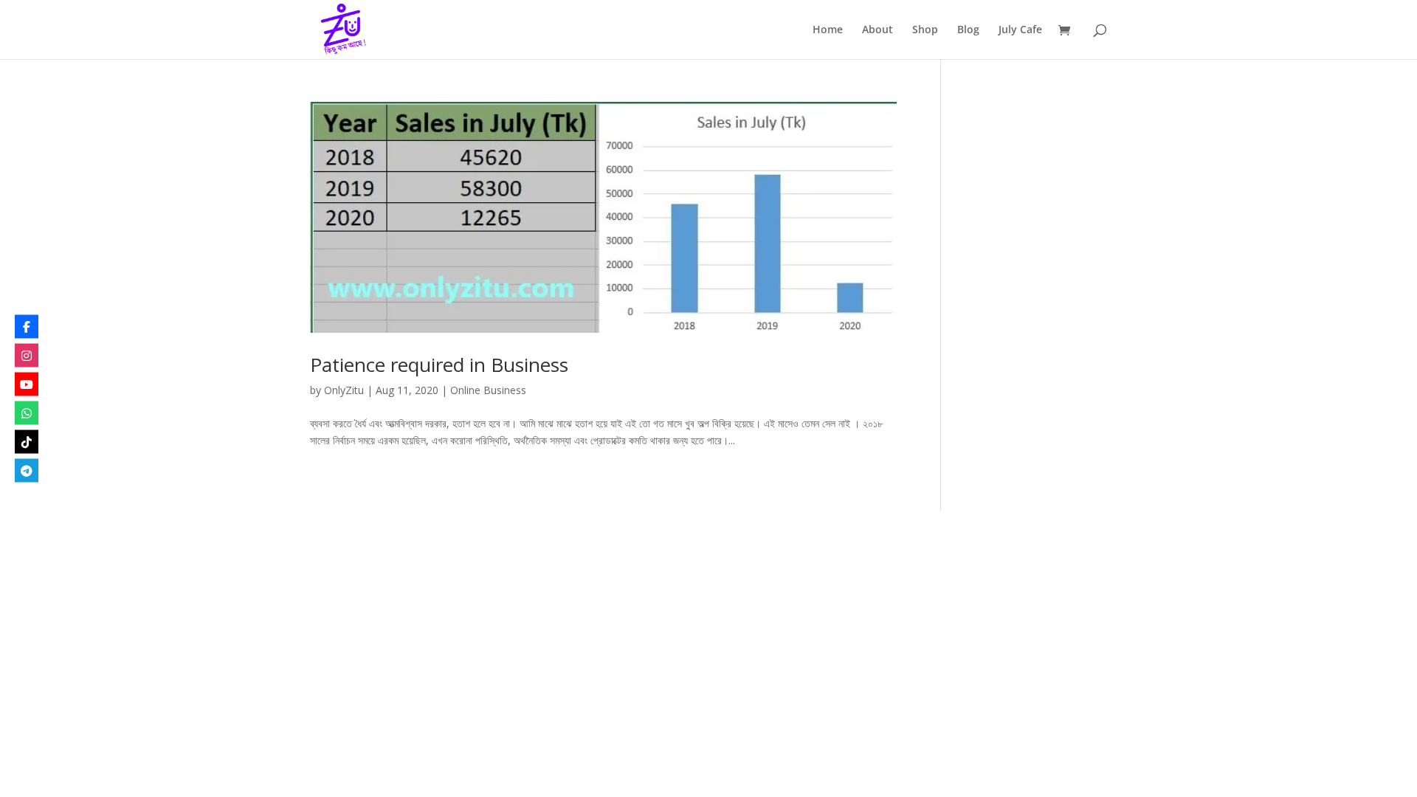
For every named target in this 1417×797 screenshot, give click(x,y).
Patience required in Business (439, 364)
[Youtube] (26, 384)
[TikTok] (26, 442)
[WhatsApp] (26, 413)
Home (828, 30)
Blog (968, 30)
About (877, 30)
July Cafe (1020, 30)
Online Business (488, 390)
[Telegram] (26, 471)
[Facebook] (26, 327)
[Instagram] (26, 356)
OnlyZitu (344, 390)
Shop (925, 30)
